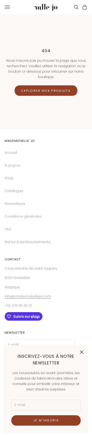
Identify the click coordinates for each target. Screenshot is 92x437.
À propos (12, 165)
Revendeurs (15, 203)
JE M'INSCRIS (46, 420)
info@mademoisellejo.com (28, 296)
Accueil (11, 152)
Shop (9, 178)
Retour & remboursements (27, 242)
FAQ (8, 229)
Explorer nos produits (46, 90)
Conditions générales (23, 216)
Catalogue (14, 190)
